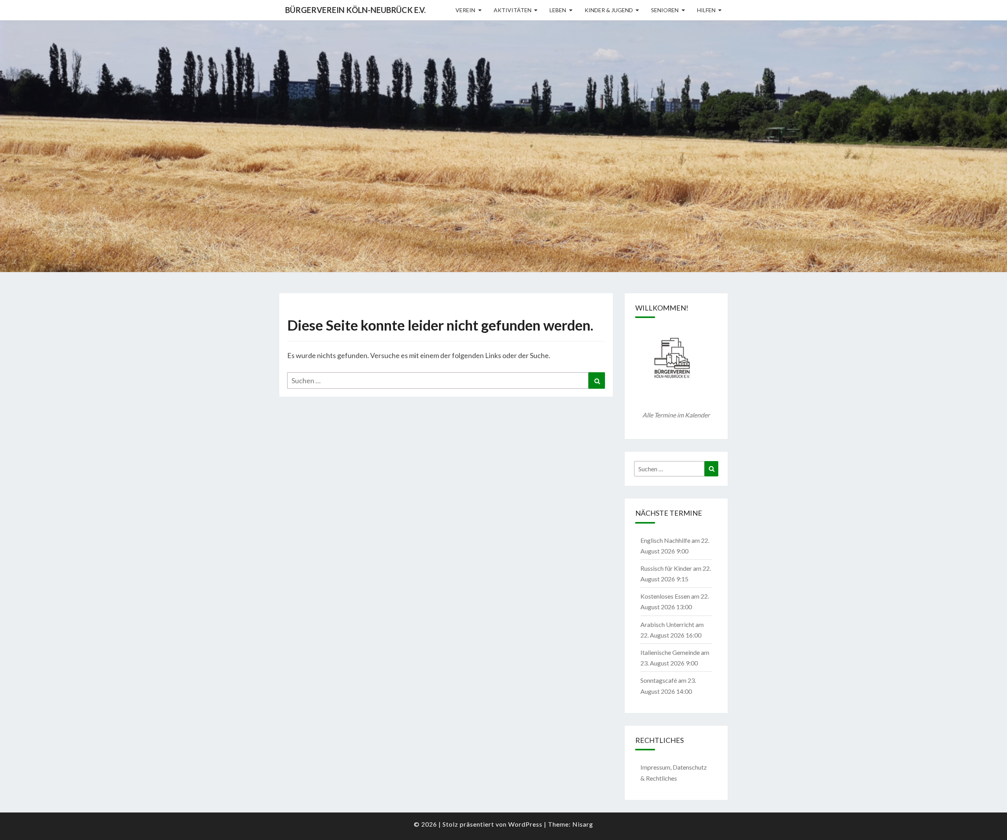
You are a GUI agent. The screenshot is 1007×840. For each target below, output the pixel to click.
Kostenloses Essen (665, 596)
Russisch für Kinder (666, 568)
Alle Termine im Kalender (676, 415)
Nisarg (582, 824)
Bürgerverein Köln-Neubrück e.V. (355, 10)
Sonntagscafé (658, 680)
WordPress (525, 824)
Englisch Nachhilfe (665, 540)
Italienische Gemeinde (670, 652)
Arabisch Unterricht (667, 624)
